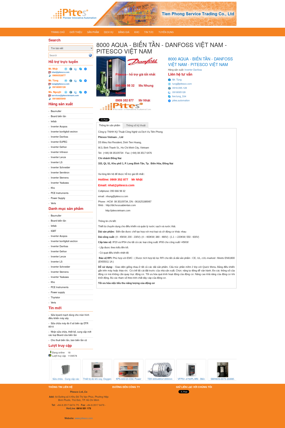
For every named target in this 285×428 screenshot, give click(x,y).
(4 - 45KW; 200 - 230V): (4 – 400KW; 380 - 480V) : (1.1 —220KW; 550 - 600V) (148, 236)
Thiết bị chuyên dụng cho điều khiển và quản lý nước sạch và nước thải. (137, 226)
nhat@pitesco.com (60, 72)
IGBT (53, 230)
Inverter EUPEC (59, 141)
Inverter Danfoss (59, 136)
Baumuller (56, 111)
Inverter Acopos (59, 126)
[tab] (109, 125)
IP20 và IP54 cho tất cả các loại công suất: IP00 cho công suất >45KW (143, 242)
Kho (53, 187)
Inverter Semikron (60, 172)
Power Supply (58, 198)
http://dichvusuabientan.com (121, 205)
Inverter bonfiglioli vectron (64, 131)
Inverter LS (56, 162)
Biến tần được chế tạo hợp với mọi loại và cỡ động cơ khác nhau (142, 231)
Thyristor (55, 297)
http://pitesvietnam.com (117, 210)
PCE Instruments (59, 193)
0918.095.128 (179, 87)
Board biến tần (58, 116)
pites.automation (181, 100)
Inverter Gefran (59, 146)
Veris (53, 203)
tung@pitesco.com (60, 83)
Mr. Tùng (177, 79)
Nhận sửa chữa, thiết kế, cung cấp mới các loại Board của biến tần (69, 333)
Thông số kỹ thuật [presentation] (135, 125)
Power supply (58, 292)
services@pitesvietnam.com (65, 95)
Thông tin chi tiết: (107, 221)
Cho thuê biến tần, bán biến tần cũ (69, 340)
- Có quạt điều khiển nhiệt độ (113, 252)
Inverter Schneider (60, 167)
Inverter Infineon (59, 152)
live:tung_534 (179, 96)
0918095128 (179, 92)
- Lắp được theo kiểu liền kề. (113, 247)
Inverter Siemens (60, 177)
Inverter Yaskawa (60, 182)
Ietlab (54, 121)
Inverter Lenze (58, 157)
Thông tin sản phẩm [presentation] (109, 125)
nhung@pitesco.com (117, 196)
